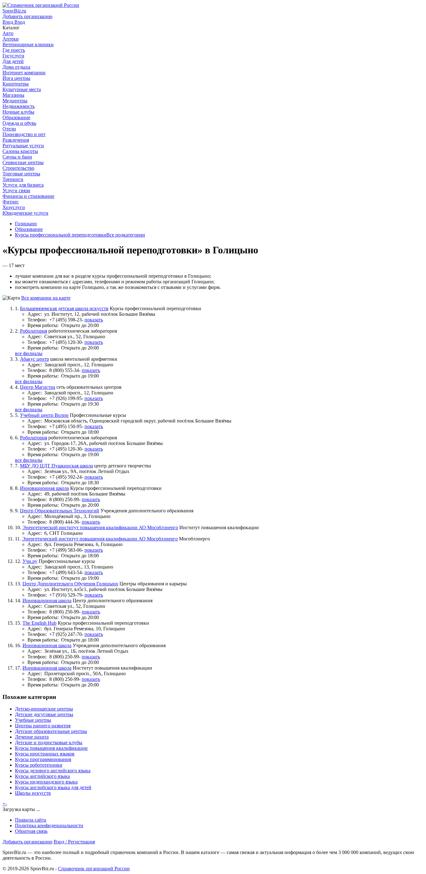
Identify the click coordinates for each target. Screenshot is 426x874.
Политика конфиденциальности (49, 825)
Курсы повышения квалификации (51, 748)
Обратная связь (31, 831)
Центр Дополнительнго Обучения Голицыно (70, 583)
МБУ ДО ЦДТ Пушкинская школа (56, 465)
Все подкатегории (125, 234)
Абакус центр (34, 359)
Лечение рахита (32, 737)
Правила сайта (30, 820)
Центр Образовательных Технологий (59, 510)
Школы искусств (33, 793)
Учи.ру (29, 561)
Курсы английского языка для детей (53, 787)
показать (94, 319)
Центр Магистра (37, 387)
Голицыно (26, 223)
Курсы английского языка (42, 776)
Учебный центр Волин (44, 415)
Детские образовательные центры (51, 731)
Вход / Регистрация (74, 841)
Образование (29, 229)
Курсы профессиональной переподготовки (60, 234)
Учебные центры (33, 720)
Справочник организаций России (94, 868)
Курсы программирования (43, 759)
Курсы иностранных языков (45, 753)
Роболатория (33, 331)
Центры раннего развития (42, 725)
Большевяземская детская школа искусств (64, 308)
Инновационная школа (44, 488)
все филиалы (28, 353)
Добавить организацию (27, 841)
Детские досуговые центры (44, 714)
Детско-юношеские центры (44, 708)
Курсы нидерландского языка (46, 781)
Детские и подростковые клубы (48, 742)
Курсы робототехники (38, 765)
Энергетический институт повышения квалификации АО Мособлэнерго (100, 527)
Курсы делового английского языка (52, 770)
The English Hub (39, 623)
